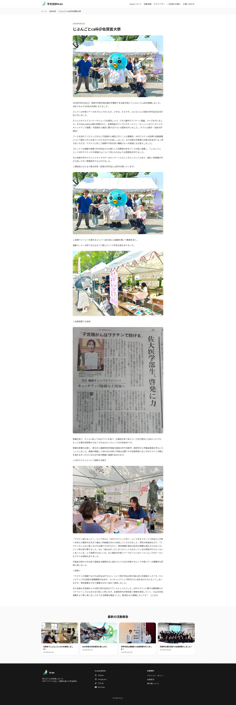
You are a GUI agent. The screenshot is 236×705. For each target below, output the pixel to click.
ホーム (43, 11)
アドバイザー (159, 3)
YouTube (101, 687)
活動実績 (147, 3)
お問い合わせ (189, 3)
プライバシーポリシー (155, 675)
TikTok (100, 683)
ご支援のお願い (174, 3)
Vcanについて (136, 3)
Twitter (101, 675)
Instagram (102, 679)
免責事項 (150, 679)
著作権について (153, 683)
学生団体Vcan (55, 4)
